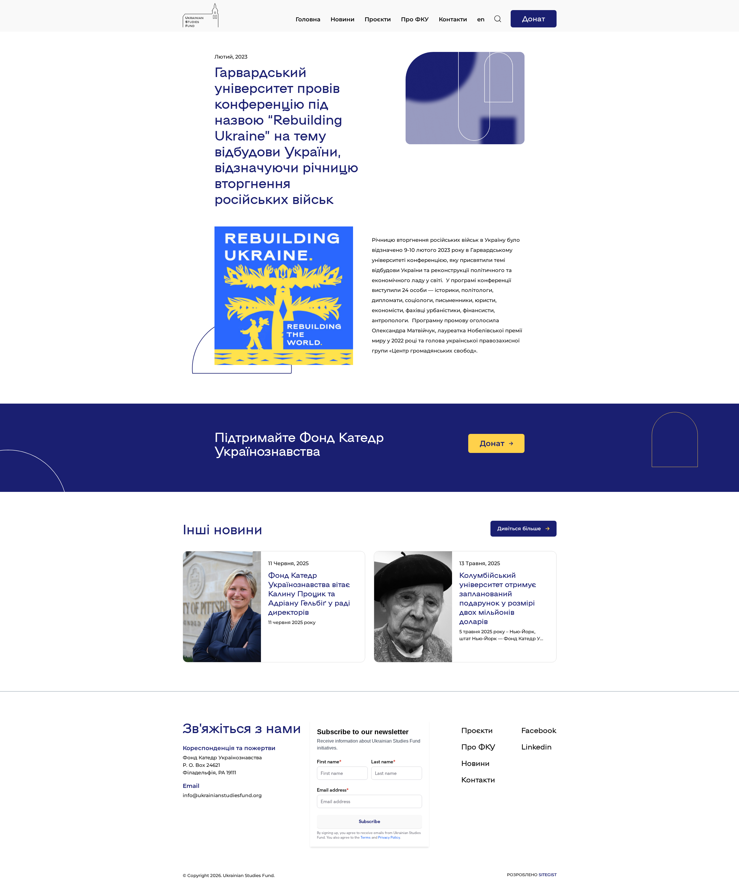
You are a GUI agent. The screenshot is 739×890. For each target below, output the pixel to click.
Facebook (538, 729)
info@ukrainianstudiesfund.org (222, 795)
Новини (342, 19)
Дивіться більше (519, 528)
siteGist (548, 874)
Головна (308, 19)
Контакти (453, 19)
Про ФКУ (415, 19)
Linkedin (536, 746)
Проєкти (378, 19)
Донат (533, 18)
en (481, 19)
